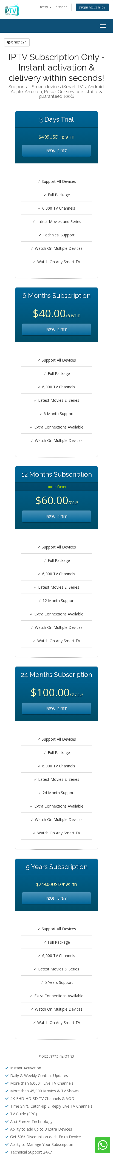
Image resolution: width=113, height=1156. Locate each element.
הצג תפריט (18, 42)
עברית (44, 7)
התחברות (61, 7)
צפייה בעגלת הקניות (92, 7)
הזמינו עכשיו (56, 151)
